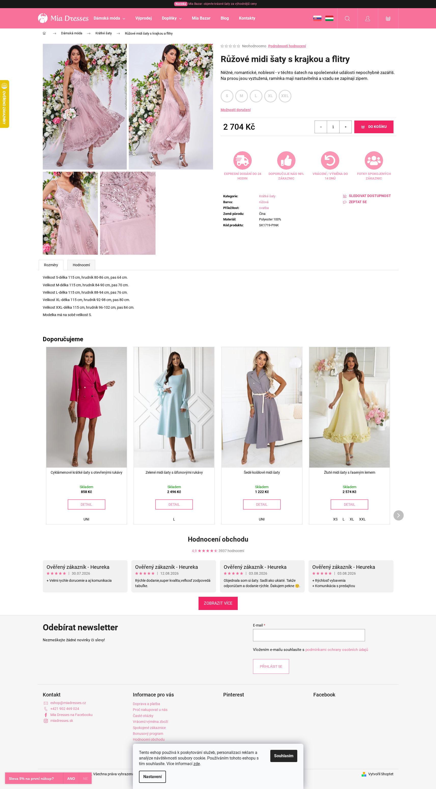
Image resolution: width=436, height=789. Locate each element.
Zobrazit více (218, 603)
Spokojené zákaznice (149, 728)
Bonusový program (148, 734)
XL (270, 96)
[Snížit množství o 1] (321, 127)
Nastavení (152, 776)
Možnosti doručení (236, 110)
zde (196, 763)
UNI (86, 519)
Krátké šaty (267, 196)
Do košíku (377, 127)
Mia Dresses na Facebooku (71, 715)
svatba (264, 208)
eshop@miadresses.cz (68, 703)
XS (335, 519)
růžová (264, 202)
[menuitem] (109, 18)
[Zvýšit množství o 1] (345, 127)
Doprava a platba (146, 704)
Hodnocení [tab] (81, 265)
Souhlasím (283, 755)
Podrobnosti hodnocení (287, 46)
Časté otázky (143, 716)
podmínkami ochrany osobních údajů (336, 649)
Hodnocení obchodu (218, 539)
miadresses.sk (61, 721)
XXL (285, 96)
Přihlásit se (271, 666)
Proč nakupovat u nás (150, 710)
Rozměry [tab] (51, 265)
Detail (86, 504)
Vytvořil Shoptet (380, 774)
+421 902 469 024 (64, 709)
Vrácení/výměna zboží (150, 722)
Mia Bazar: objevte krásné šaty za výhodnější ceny (216, 4)
